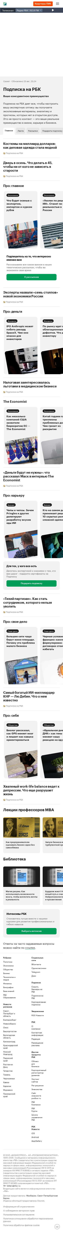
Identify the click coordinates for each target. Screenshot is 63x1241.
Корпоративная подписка (39, 1003)
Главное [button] (9, 131)
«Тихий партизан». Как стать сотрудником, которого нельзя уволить (27, 602)
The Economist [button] (15, 401)
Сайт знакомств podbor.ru (36, 1095)
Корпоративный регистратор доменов (36, 1073)
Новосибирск (9, 1023)
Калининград (9, 1041)
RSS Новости (38, 1015)
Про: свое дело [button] (15, 621)
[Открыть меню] (57, 4)
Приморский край (9, 1095)
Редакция (36, 1038)
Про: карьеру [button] (13, 495)
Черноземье (9, 1078)
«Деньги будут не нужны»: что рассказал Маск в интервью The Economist (28, 476)
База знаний (8, 991)
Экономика (13, 195)
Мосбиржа (31, 1195)
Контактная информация (36, 1033)
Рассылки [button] (33, 130)
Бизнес (11, 504)
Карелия (7, 1086)
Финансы (12, 320)
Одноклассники (39, 968)
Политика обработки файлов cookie (21, 1224)
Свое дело (12, 631)
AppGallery (36, 1140)
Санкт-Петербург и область (9, 1013)
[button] (20, 219)
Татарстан (8, 1070)
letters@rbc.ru (13, 1185)
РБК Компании (36, 1103)
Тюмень (6, 1074)
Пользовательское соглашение (18, 1214)
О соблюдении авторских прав (19, 1210)
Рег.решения (36, 1085)
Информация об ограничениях (18, 1206)
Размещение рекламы (36, 1044)
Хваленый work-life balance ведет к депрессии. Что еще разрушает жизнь (31, 790)
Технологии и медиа (9, 978)
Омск (5, 1027)
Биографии (8, 987)
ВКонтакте (36, 964)
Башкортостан (10, 1031)
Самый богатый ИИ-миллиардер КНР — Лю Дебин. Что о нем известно (29, 696)
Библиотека (14, 859)
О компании (36, 1027)
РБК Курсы (34, 1109)
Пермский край (8, 1059)
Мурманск (8, 1089)
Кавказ (6, 1082)
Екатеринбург (9, 1019)
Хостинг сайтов (35, 1080)
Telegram (36, 972)
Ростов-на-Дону (8, 1065)
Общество (12, 724)
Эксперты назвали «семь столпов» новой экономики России (30, 294)
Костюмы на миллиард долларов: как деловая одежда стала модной (30, 145)
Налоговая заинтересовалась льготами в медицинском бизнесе (30, 384)
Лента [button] (21, 130)
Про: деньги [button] (12, 311)
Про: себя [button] (11, 715)
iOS (33, 1133)
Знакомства (36, 1089)
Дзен (34, 975)
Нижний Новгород (7, 1052)
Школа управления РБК (36, 1117)
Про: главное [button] (13, 186)
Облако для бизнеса (35, 1064)
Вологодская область (9, 1036)
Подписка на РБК (37, 996)
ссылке (30, 947)
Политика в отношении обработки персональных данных (28, 1219)
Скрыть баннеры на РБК (37, 989)
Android (35, 1137)
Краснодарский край (10, 1046)
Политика (7, 961)
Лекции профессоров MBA (28, 810)
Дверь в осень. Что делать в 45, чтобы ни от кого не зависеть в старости (27, 166)
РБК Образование (9, 996)
